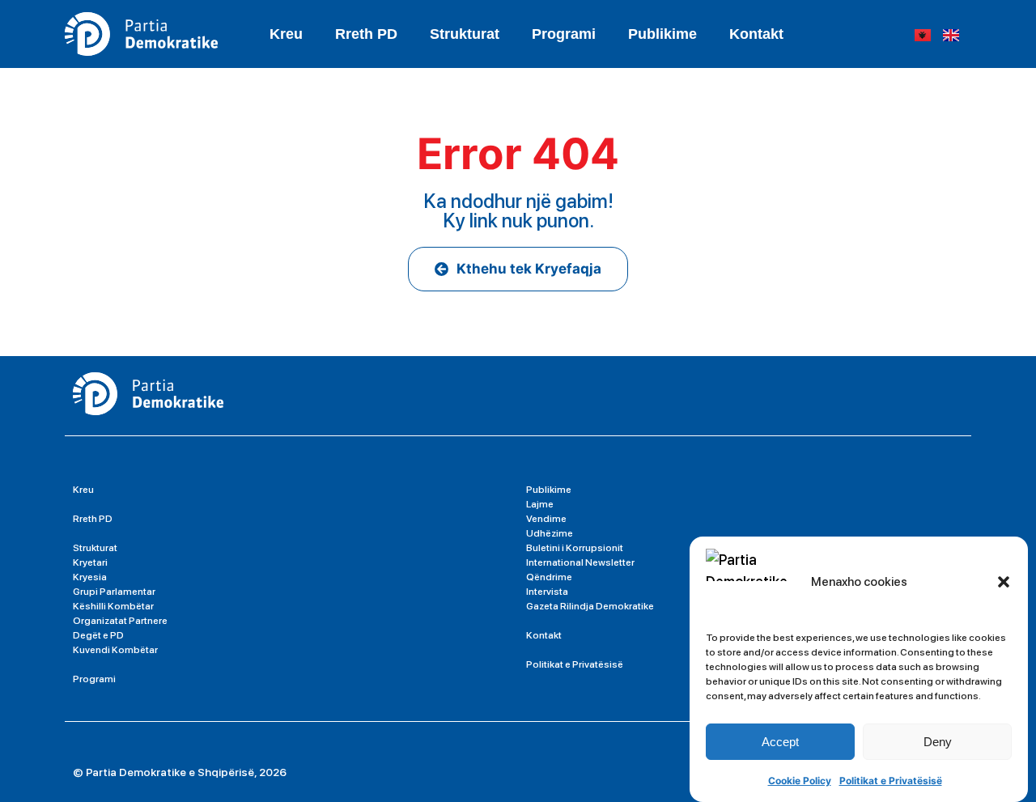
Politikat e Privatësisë (890, 780)
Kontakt (756, 34)
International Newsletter (580, 562)
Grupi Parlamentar (114, 591)
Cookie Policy (799, 780)
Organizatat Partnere (120, 620)
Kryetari (90, 562)
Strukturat (95, 548)
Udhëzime (549, 533)
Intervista (547, 591)
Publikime (662, 34)
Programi (564, 34)
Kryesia (90, 577)
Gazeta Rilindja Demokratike (590, 606)
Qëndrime (549, 577)
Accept (780, 742)
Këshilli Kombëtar (113, 606)
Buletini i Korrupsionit (574, 548)
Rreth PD (366, 34)
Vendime (546, 518)
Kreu (286, 34)
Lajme (540, 504)
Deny (937, 742)
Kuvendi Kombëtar (115, 650)
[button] (1004, 582)
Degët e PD (98, 635)
